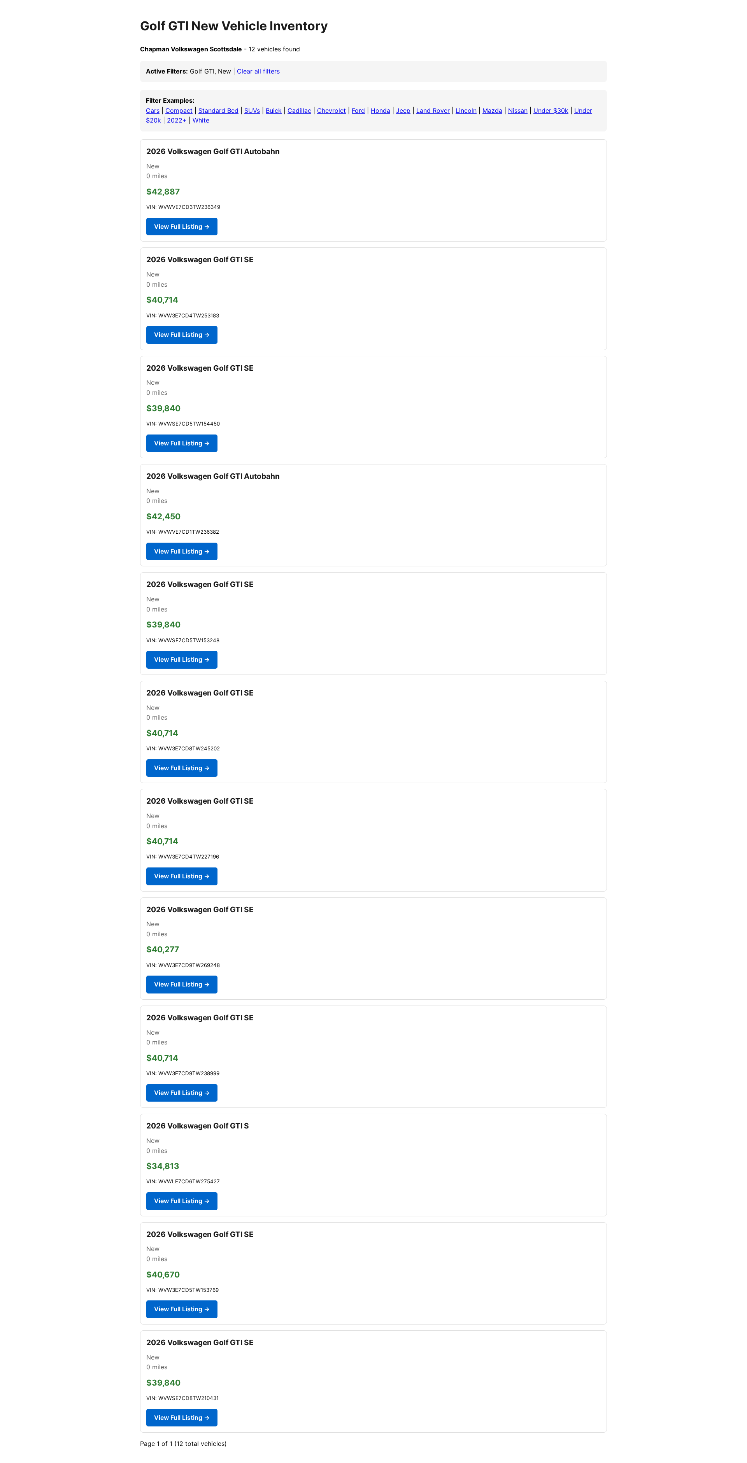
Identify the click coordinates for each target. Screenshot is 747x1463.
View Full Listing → (182, 226)
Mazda (492, 110)
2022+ (177, 120)
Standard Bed (218, 110)
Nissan (518, 110)
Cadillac (299, 110)
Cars (153, 110)
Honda (380, 110)
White (201, 120)
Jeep (403, 110)
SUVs (252, 110)
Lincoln (466, 110)
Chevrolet (331, 110)
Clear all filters (258, 71)
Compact (179, 110)
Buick (274, 110)
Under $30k (550, 110)
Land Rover (433, 110)
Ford (358, 110)
